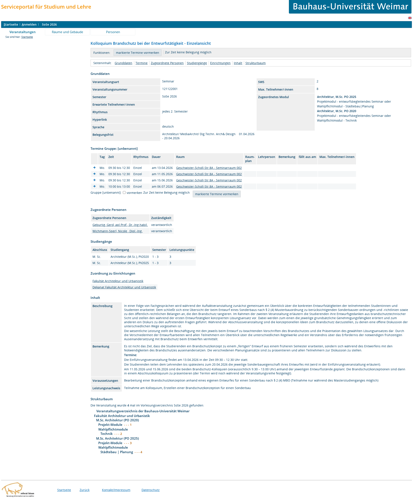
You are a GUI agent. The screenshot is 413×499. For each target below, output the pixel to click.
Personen (113, 32)
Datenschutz (151, 490)
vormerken (134, 193)
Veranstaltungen (22, 32)
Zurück (84, 490)
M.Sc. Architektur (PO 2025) (117, 438)
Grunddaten (123, 63)
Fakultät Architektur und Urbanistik (117, 281)
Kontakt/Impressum (116, 490)
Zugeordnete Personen (167, 63)
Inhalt (238, 63)
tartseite (11, 24)
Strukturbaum (255, 63)
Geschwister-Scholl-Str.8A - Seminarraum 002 (209, 168)
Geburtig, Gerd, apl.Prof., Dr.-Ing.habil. (120, 225)
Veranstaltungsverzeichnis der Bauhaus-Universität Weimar (143, 411)
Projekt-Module (110, 424)
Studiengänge (197, 63)
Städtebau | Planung (116, 452)
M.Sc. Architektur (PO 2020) (117, 420)
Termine (142, 63)
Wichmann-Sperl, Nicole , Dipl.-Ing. (117, 231)
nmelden (29, 24)
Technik (106, 433)
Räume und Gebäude (67, 32)
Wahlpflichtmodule (113, 429)
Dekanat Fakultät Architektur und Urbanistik (124, 287)
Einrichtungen (220, 63)
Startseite (27, 37)
